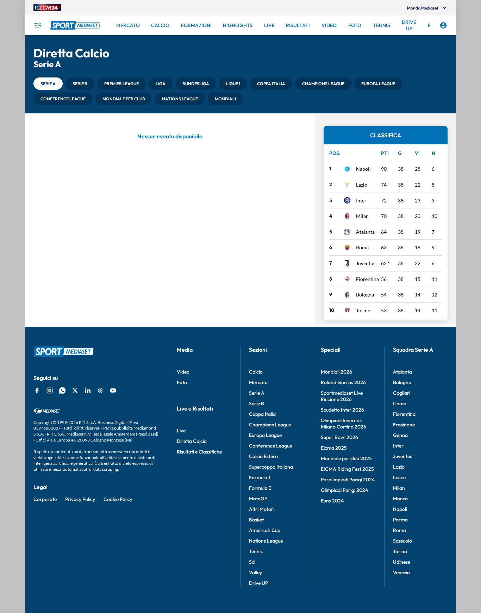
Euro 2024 (332, 501)
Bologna (365, 295)
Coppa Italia (262, 414)
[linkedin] (87, 390)
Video (183, 372)
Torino (363, 310)
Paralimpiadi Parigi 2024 (348, 479)
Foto (182, 382)
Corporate (45, 499)
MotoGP (258, 498)
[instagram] (49, 390)
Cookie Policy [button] (118, 499)
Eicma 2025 (334, 448)
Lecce (399, 477)
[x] (75, 390)
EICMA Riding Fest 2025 (347, 469)
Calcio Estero (263, 456)
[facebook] (36, 390)
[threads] (100, 390)
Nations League (266, 541)
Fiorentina (367, 279)
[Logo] (76, 25)
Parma (400, 520)
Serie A (256, 393)
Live (181, 430)
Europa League (265, 435)
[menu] (37, 25)
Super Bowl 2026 (339, 437)
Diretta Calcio (192, 441)
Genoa (400, 435)
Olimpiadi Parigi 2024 (344, 490)
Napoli (363, 169)
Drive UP (258, 583)
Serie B (256, 403)
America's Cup (264, 530)
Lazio (361, 185)
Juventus (365, 263)
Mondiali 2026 (336, 372)
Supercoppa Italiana (271, 467)
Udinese (401, 562)
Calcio (256, 372)
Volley (255, 572)
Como (399, 403)
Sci (252, 562)
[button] (48, 83)
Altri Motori (261, 509)
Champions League (270, 424)
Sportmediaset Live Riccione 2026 (342, 396)
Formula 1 (259, 477)
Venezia (401, 572)
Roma (362, 247)
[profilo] (443, 25)
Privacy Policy (80, 499)
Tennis (256, 551)
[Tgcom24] (47, 7)
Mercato (258, 382)
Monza (400, 498)
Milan (362, 216)
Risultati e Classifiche (199, 452)
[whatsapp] (62, 390)
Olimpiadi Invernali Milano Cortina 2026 (343, 423)
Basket (256, 520)
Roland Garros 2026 (343, 382)
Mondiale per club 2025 (346, 458)
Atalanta (365, 232)
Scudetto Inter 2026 (342, 410)
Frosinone (404, 424)
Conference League (270, 446)
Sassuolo (402, 541)
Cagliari (401, 393)
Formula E (260, 488)
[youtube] (113, 390)
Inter (361, 201)
